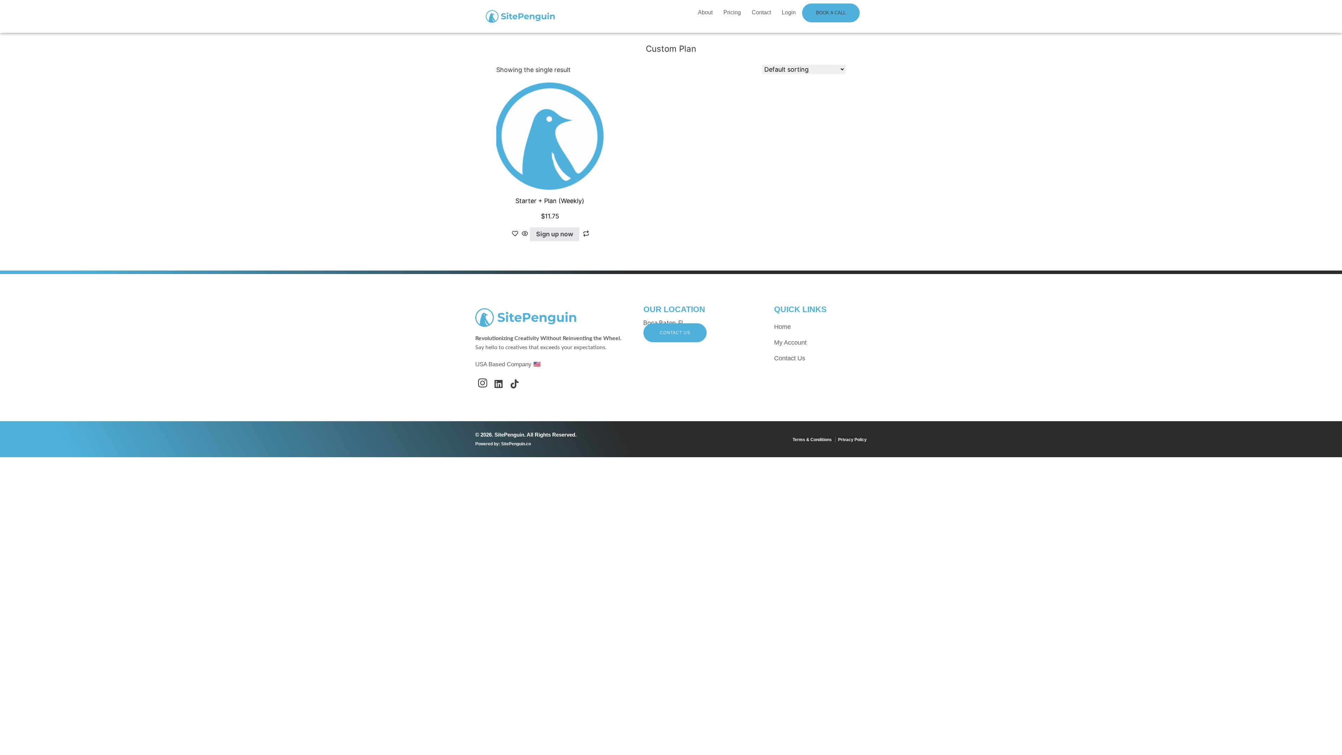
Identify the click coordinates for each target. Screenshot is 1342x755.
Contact (761, 12)
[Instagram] (482, 387)
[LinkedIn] (498, 387)
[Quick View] (525, 234)
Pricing (732, 12)
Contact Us (675, 332)
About (705, 12)
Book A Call (831, 12)
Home (782, 326)
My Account (790, 342)
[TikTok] (514, 387)
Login (789, 12)
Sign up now (554, 234)
